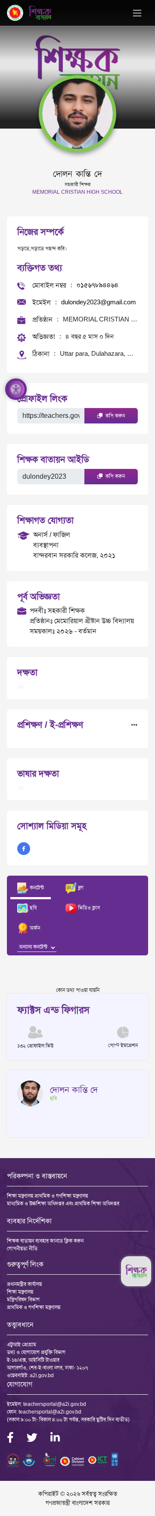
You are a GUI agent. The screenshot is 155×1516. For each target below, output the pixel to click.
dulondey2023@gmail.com (98, 302)
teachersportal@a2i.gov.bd (54, 1404)
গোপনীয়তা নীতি (22, 1249)
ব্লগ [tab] (80, 888)
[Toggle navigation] (137, 13)
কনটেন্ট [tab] (36, 888)
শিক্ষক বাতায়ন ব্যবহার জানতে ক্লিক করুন (45, 1241)
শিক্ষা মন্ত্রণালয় (20, 1292)
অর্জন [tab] (34, 928)
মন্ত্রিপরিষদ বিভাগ (23, 1300)
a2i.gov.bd (42, 1375)
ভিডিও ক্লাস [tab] (88, 908)
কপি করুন (114, 416)
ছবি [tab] (32, 908)
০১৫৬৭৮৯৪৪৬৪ (97, 284)
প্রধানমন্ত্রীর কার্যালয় (24, 1284)
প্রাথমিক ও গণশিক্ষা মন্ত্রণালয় (33, 1307)
